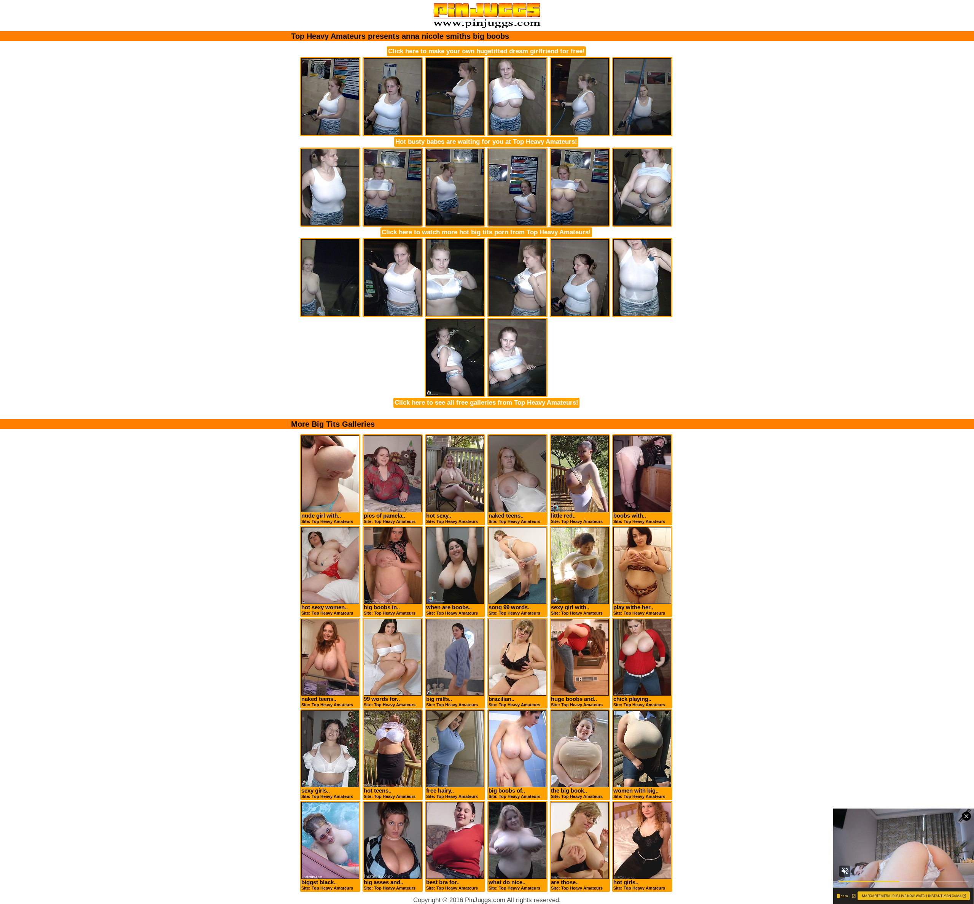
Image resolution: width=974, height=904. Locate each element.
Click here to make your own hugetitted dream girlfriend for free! (486, 51)
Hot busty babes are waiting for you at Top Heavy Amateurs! (486, 141)
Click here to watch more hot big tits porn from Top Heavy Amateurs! (486, 232)
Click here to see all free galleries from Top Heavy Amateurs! (486, 402)
